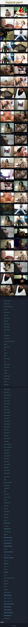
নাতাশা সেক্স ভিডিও (7, 464)
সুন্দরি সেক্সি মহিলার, (7, 303)
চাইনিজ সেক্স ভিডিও (7, 427)
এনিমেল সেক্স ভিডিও (7, 415)
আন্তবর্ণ (5, 361)
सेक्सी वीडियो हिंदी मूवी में (8, 537)
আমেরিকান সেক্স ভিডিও (7, 395)
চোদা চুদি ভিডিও (6, 494)
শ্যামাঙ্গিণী (5, 344)
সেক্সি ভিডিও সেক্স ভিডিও (8, 598)
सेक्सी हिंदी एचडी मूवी (7, 615)
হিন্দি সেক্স (5, 586)
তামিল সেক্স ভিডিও (7, 450)
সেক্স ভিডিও (5, 549)
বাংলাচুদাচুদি (6, 589)
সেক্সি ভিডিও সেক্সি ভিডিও (8, 482)
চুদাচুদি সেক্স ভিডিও (7, 432)
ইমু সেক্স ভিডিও (6, 406)
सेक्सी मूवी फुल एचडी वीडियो (8, 557)
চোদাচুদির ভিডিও (6, 435)
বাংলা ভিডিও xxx (6, 485)
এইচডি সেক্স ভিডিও (7, 412)
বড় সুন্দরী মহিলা (6, 384)
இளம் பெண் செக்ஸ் (8, 601)
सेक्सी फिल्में (6, 572)
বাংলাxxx (5, 500)
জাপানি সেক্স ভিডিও (7, 438)
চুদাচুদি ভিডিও (6, 583)
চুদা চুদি (5, 491)
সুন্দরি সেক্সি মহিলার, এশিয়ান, (8, 306)
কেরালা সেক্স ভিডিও (7, 421)
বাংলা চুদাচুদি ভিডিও (7, 502)
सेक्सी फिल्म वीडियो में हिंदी (8, 552)
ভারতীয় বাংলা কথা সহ (7, 301)
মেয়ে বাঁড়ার (5, 353)
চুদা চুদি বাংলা (6, 508)
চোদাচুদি (5, 479)
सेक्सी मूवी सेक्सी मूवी (7, 607)
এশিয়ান (5, 350)
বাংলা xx (5, 575)
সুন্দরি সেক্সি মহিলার (7, 318)
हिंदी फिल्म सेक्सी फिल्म (8, 609)
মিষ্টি (4, 332)
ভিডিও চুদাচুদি (6, 517)
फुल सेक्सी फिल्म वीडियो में (8, 612)
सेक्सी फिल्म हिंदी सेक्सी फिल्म (9, 604)
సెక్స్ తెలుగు (6, 563)
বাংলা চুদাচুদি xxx (6, 511)
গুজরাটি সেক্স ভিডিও (7, 424)
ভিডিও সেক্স (6, 0)
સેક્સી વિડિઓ (6, 618)
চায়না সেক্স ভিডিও (6, 430)
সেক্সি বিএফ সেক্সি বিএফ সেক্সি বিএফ (9, 578)
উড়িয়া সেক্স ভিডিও (7, 409)
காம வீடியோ (6, 526)
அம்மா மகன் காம (7, 497)
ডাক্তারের (5, 370)
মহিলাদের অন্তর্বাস (7, 312)
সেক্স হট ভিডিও (6, 514)
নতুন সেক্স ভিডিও (6, 461)
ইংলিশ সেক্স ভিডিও (7, 401)
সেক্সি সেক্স (5, 566)
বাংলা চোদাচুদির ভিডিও (7, 531)
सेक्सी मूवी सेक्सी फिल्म (7, 595)
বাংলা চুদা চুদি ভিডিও (7, 592)
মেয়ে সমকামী (6, 315)
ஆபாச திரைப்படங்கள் (8, 540)
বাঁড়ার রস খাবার (6, 367)
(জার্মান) (5, 355)
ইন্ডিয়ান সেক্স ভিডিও (7, 403)
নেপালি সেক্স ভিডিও (7, 470)
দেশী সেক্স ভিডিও (6, 458)
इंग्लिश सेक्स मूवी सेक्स (7, 543)
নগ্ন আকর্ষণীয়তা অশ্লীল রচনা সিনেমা (9, 341)
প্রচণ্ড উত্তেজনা (7, 364)
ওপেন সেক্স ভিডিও (6, 418)
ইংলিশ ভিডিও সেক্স (7, 398)
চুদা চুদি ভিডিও (6, 581)
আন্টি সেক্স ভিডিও (6, 392)
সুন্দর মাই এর (6, 309)
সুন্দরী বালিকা (6, 321)
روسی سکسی (7, 555)
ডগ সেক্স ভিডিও (6, 441)
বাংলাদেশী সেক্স (6, 505)
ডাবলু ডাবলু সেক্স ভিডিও (7, 444)
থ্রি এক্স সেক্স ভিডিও (7, 456)
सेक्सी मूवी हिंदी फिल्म (7, 529)
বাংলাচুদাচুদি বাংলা (6, 476)
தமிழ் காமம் (6, 560)
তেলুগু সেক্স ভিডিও (7, 453)
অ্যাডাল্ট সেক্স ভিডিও (7, 389)
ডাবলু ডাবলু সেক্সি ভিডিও (8, 447)
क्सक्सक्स (5, 534)
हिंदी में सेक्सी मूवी (7, 523)
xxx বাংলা (5, 520)
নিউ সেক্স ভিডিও (6, 467)
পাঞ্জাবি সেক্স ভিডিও (7, 473)
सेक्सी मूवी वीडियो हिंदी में (8, 546)
